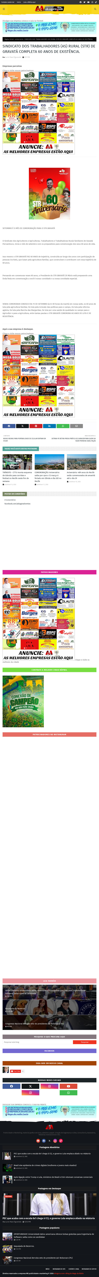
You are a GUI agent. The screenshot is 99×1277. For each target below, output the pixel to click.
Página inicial (9, 39)
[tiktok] (96, 2)
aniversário (19, 39)
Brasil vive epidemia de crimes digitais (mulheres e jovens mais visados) (45, 1165)
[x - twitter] (84, 2)
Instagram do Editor (89, 1269)
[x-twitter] (30, 1086)
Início (19, 2)
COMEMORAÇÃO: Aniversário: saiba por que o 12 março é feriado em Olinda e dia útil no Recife (48, 476)
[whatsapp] (68, 1092)
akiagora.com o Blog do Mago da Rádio (69, 1273)
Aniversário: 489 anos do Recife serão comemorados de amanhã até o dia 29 (81, 475)
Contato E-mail (74, 1269)
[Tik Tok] (87, 1086)
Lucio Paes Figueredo (13, 57)
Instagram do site (59, 1269)
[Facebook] (49, 1092)
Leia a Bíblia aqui (29, 2)
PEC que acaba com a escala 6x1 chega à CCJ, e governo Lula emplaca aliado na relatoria (52, 1153)
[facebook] (80, 2)
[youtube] (88, 2)
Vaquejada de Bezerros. (15, 1008)
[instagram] (92, 2)
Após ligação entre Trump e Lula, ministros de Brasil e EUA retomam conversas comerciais (53, 1177)
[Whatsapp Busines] (87, 1092)
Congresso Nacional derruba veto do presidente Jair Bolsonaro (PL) (34, 1024)
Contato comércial (7, 2)
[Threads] (11, 1092)
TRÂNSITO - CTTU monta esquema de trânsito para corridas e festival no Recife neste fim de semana (17, 476)
